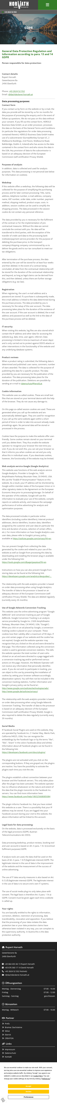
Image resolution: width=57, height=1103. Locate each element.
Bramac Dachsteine (13, 1027)
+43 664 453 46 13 (13, 964)
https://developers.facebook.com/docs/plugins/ (23, 752)
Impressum (10, 1049)
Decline (28, 1092)
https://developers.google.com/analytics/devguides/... (27, 576)
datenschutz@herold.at (31, 383)
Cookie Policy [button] (38, 1076)
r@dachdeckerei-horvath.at (20, 94)
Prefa (7, 1023)
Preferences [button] (46, 1079)
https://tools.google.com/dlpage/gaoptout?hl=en (24, 562)
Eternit (8, 1034)
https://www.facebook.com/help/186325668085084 (26, 796)
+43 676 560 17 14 (13, 967)
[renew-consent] (3, 1100)
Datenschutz (10, 1053)
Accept (28, 1086)
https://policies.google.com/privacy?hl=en (32, 538)
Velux (7, 1031)
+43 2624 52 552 (10, 12)
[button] (47, 5)
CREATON (9, 1038)
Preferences (28, 1097)
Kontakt (8, 1056)
